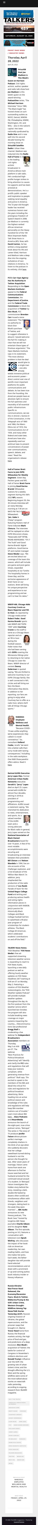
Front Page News (16, 50)
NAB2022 (22, 1439)
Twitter (11, 1456)
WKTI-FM (12, 1459)
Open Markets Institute (17, 1446)
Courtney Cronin (15, 1414)
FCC (10, 1425)
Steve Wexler (13, 1449)
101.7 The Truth (14, 1399)
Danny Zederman (15, 1418)
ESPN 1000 (22, 1421)
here (24, 269)
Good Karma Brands (21, 1425)
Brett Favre (13, 1411)
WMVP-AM (20, 1459)
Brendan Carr (14, 1407)
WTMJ (11, 1463)
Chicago (23, 1411)
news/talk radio (15, 1442)
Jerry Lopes (13, 1432)
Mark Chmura (14, 1435)
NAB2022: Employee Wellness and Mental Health (19, 1483)
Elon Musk (13, 1421)
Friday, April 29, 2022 (19, 1499)
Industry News (16, 53)
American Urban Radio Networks (17, 1403)
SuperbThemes (19, 1522)
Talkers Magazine (15, 1452)
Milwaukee (13, 1439)
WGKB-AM (20, 1456)
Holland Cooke (14, 1428)
